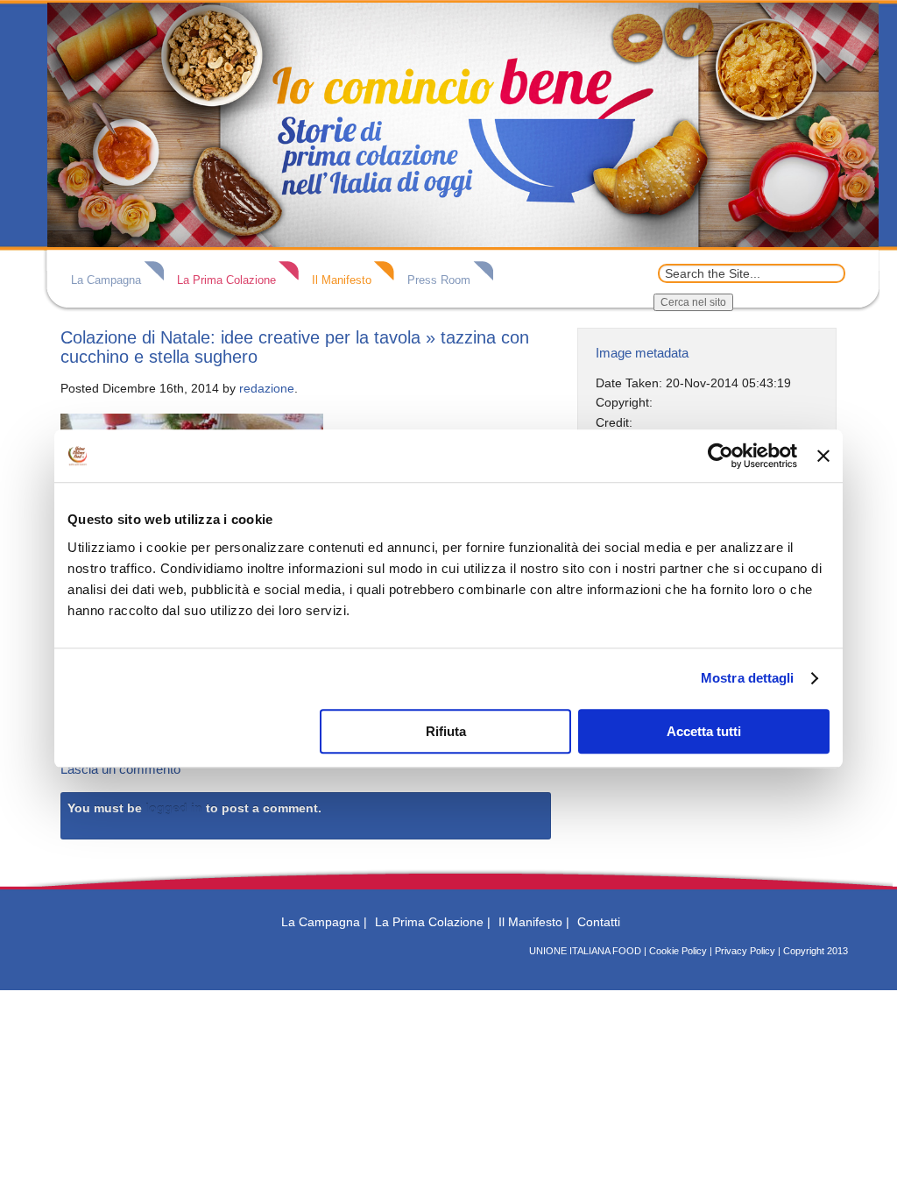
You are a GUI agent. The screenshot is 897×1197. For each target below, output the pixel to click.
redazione (266, 388)
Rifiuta (446, 731)
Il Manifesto (341, 280)
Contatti (598, 922)
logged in (173, 808)
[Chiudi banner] (823, 456)
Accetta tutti (704, 731)
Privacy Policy (745, 951)
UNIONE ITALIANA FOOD (585, 951)
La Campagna (106, 280)
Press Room (438, 280)
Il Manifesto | (533, 922)
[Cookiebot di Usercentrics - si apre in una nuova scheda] (720, 456)
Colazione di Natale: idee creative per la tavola (240, 337)
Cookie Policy (678, 951)
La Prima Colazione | (433, 922)
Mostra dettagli (748, 677)
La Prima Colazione (226, 280)
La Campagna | (324, 922)
